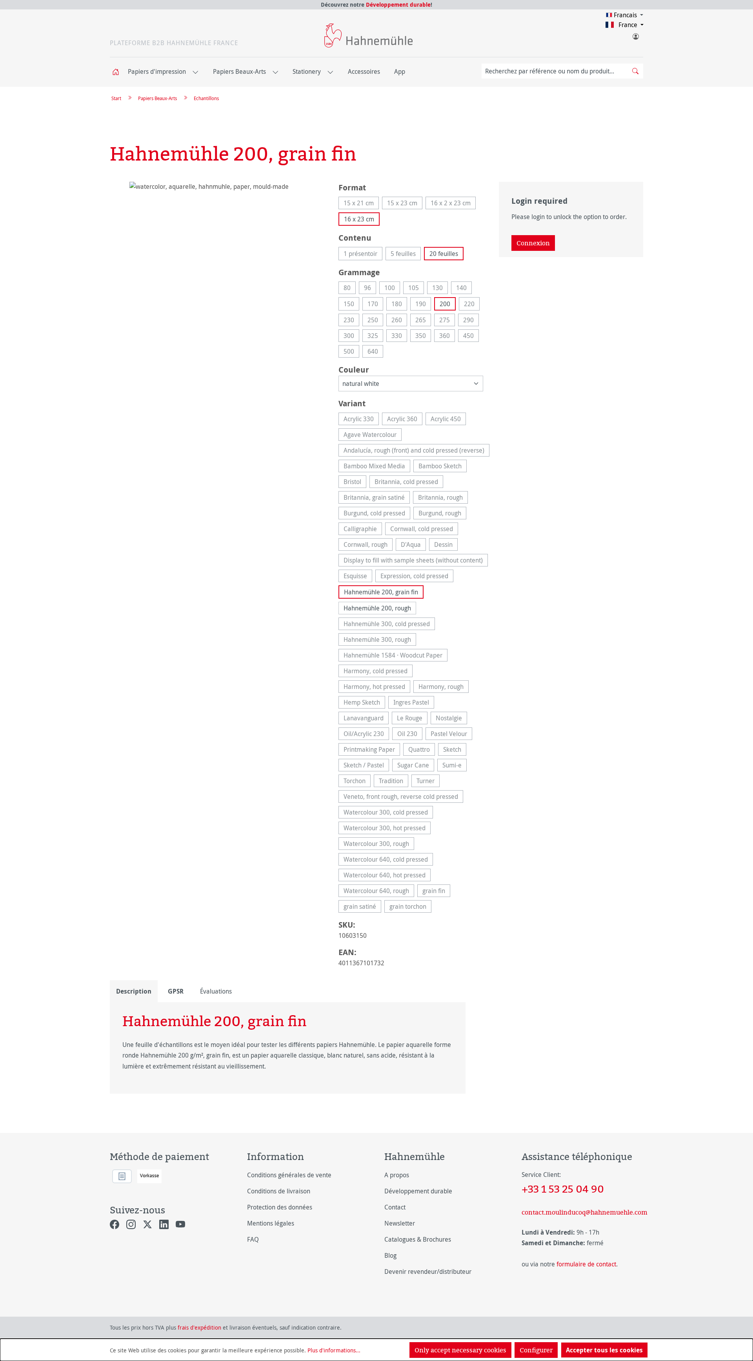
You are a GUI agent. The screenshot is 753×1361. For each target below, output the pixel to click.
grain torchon (410, 907)
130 (440, 288)
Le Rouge (412, 719)
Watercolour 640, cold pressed (388, 860)
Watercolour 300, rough (379, 844)
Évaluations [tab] (216, 991)
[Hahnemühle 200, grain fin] (216, 266)
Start (116, 98)
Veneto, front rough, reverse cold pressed (403, 797)
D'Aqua (413, 545)
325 (375, 336)
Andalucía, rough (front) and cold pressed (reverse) (416, 451)
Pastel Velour (451, 734)
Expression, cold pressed (416, 577)
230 (351, 321)
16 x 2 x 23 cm (453, 204)
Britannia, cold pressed (409, 482)
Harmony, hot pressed (377, 687)
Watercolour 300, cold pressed (388, 813)
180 (399, 305)
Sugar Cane (415, 766)
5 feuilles (406, 254)
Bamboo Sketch (442, 467)
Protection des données (279, 1207)
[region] (216, 266)
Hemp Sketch (364, 703)
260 (399, 321)
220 (472, 305)
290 (471, 321)
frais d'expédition (199, 1327)
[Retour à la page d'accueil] (368, 35)
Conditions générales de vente (289, 1175)
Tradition (393, 781)
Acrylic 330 (361, 420)
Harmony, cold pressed (378, 672)
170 (375, 305)
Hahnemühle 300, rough (380, 640)
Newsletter (399, 1223)
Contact (395, 1207)
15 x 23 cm (404, 204)
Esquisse (358, 577)
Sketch (454, 750)
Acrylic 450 (448, 420)
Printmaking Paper (372, 750)
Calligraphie (363, 529)
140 (464, 288)
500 (351, 352)
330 (399, 336)
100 (392, 288)
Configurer (536, 1350)
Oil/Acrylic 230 (366, 734)
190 (423, 305)
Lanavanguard (366, 719)
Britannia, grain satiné (377, 498)
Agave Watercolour (373, 435)
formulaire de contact (586, 1264)
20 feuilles (443, 253)
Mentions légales (270, 1223)
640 (375, 352)
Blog (390, 1255)
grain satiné (362, 907)
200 (445, 304)
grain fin (436, 891)
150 (351, 305)
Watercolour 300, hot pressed (387, 829)
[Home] (118, 72)
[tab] (134, 991)
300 (351, 336)
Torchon (357, 781)
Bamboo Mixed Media (377, 467)
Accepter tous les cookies (604, 1350)
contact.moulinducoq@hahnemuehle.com (582, 1212)
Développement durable (398, 4)
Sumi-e (454, 766)
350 (423, 336)
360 (447, 336)
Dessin (446, 545)
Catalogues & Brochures (417, 1239)
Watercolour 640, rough (379, 891)
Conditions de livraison (278, 1191)
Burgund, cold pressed (377, 514)
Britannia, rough (443, 498)
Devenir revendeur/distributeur (427, 1271)
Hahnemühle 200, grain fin (381, 592)
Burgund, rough (442, 514)
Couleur (353, 369)
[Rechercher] (635, 71)
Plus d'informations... (333, 1350)
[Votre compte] (635, 35)
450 (471, 336)
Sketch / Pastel (366, 766)
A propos (396, 1175)
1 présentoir (363, 254)
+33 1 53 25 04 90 (563, 1189)
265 (423, 321)
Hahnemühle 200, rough (377, 608)
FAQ (253, 1239)
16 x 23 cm (359, 219)
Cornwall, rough (368, 545)
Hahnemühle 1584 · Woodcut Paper (395, 656)
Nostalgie (451, 719)
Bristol (355, 482)
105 (416, 288)
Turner (428, 781)
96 (370, 288)
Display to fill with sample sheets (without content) (416, 561)
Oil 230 (409, 734)
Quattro (421, 750)
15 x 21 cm (361, 204)
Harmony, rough (443, 687)
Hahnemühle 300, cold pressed (389, 624)
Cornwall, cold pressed (424, 529)
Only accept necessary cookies (460, 1350)
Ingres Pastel (413, 703)
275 (447, 321)
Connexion (533, 243)
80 (350, 288)
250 (375, 321)
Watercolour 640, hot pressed (387, 876)
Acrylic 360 (404, 420)
